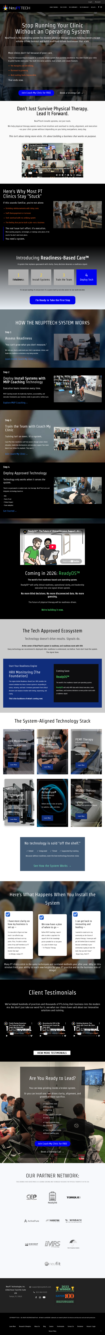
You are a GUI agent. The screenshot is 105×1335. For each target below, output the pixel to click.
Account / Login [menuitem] (91, 1326)
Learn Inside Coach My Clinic (20, 359)
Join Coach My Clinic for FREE (36, 92)
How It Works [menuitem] (54, 7)
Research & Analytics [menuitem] (25, 1326)
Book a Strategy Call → (71, 92)
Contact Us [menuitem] (71, 1326)
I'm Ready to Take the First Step (53, 300)
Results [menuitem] (93, 7)
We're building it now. (52, 609)
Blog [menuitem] (44, 1326)
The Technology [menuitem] (84, 7)
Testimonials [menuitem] (60, 1326)
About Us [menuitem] (37, 1326)
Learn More (13, 765)
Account (97, 2)
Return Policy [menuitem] (52, 1331)
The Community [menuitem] (73, 7)
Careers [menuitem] (51, 1326)
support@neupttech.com (41, 1287)
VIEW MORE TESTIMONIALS (52, 1052)
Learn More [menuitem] (12, 1326)
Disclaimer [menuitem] (80, 1326)
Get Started (10, 511)
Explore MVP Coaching (15, 402)
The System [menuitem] (63, 7)
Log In (90, 2)
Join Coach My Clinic (16, 453)
